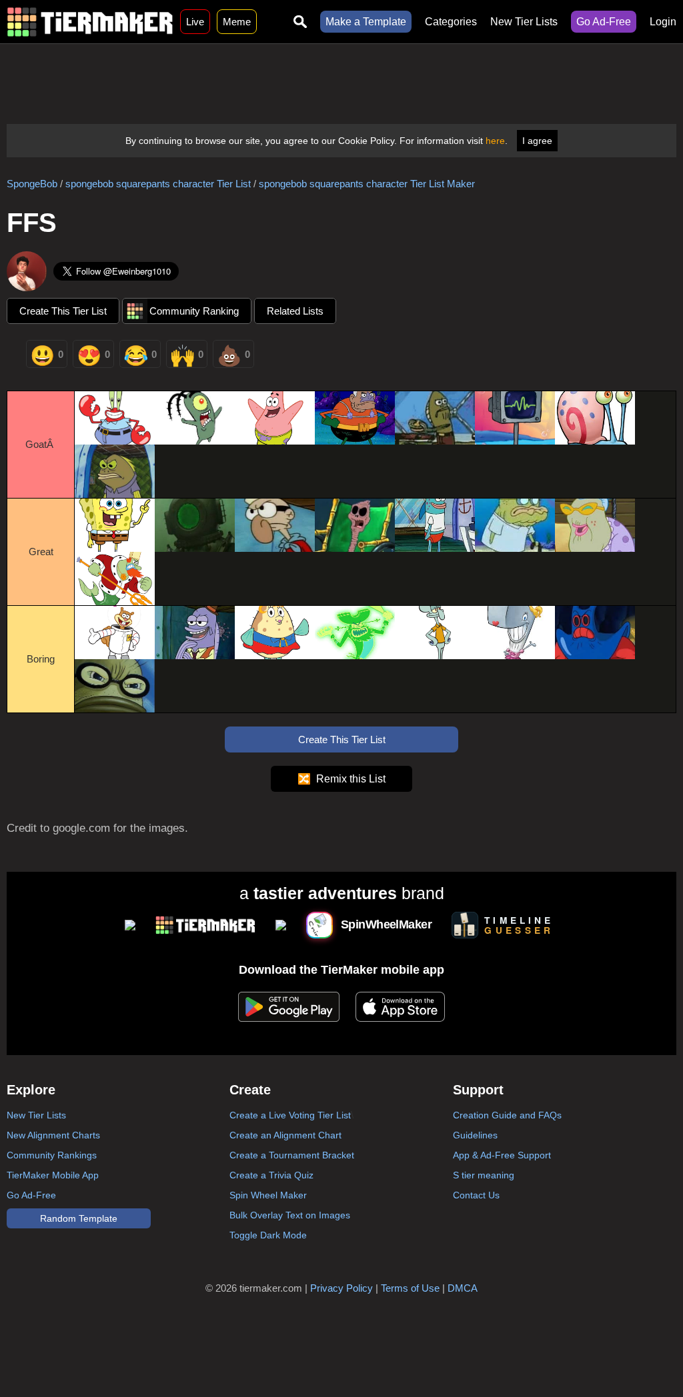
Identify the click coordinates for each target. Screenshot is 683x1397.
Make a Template (365, 21)
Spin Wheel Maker (268, 1195)
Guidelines (475, 1135)
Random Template (78, 1218)
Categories (451, 21)
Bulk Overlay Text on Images (289, 1215)
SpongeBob (32, 183)
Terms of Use (410, 1288)
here (495, 140)
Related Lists (295, 311)
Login (663, 21)
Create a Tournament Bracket (291, 1155)
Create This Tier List (63, 311)
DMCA (463, 1288)
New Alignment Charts (53, 1135)
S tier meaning (483, 1175)
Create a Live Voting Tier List (290, 1115)
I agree (537, 140)
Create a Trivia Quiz (271, 1175)
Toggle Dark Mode (268, 1235)
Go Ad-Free (603, 21)
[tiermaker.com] (90, 22)
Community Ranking (194, 311)
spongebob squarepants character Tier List (158, 183)
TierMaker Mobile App (53, 1175)
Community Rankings (52, 1155)
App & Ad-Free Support (502, 1155)
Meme (237, 21)
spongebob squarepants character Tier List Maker (367, 183)
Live (195, 21)
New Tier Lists (524, 21)
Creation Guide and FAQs (507, 1115)
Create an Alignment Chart (285, 1135)
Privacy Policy (341, 1288)
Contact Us (476, 1195)
